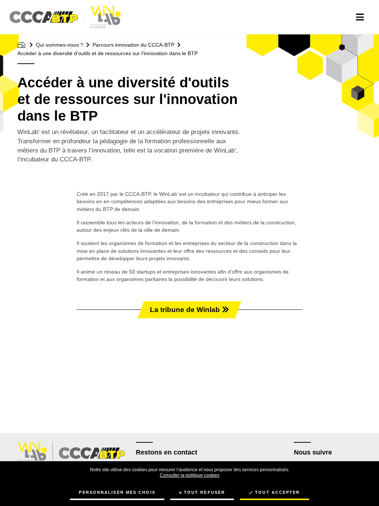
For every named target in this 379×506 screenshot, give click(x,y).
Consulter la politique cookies (189, 475)
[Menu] (360, 17)
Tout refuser (204, 492)
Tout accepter (277, 492)
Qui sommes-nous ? (59, 45)
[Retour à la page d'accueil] (105, 17)
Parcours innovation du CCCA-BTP (133, 45)
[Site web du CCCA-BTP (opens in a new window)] (92, 453)
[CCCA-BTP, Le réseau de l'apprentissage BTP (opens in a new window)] (47, 17)
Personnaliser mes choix (117, 492)
